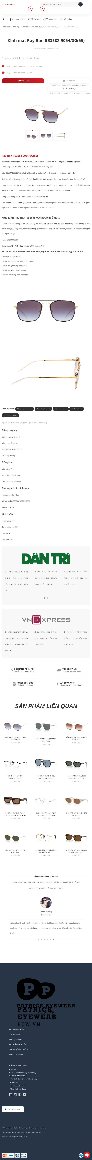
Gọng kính (53, 19)
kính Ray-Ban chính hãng (63, 223)
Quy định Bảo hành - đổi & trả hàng (23, 1079)
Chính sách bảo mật (17, 1086)
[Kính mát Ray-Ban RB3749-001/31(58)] (15, 837)
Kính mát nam (60, 409)
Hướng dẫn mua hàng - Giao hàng (23, 1073)
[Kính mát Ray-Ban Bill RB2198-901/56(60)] (46, 763)
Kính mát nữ (77, 409)
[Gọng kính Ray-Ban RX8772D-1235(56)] (15, 763)
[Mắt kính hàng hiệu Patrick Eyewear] (11, 4)
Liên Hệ (13, 1069)
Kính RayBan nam (24, 409)
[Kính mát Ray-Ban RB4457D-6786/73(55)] (76, 800)
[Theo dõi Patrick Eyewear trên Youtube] (11, 1095)
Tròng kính (67, 19)
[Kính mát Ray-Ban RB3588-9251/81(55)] (46, 726)
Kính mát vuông (10, 415)
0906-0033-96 (14, 1109)
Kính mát (37, 19)
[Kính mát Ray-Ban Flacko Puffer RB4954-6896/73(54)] (15, 800)
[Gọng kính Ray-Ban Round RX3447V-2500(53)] (46, 837)
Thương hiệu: (50, 48)
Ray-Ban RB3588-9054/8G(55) (20, 156)
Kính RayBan (20, 19)
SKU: (35, 48)
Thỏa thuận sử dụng (18, 1089)
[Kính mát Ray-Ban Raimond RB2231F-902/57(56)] (76, 837)
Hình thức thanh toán (18, 1076)
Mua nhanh (24, 81)
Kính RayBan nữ (43, 409)
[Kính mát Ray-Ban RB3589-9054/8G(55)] (15, 725)
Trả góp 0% (70, 81)
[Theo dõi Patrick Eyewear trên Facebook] (21, 1095)
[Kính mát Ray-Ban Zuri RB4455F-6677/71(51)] (76, 763)
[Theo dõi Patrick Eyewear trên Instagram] (16, 1095)
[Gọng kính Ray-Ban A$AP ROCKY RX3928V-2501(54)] (46, 800)
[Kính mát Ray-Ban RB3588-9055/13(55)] (76, 725)
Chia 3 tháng (69, 88)
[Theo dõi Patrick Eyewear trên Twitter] (24, 1095)
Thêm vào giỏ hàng (31, 58)
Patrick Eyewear (7, 1128)
